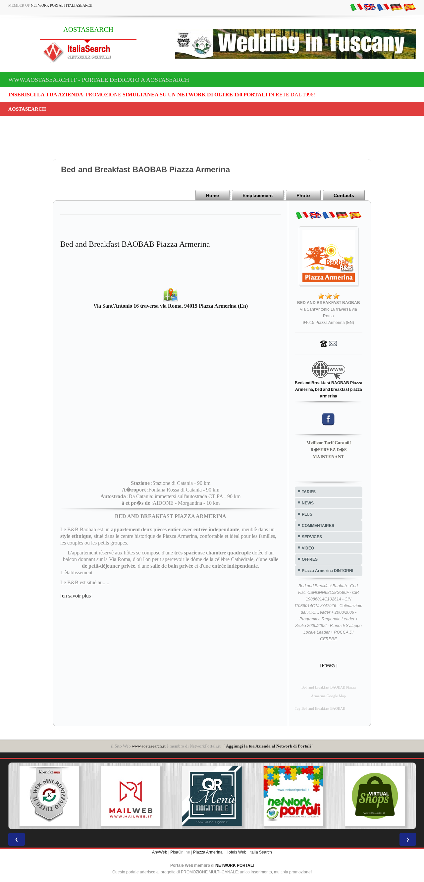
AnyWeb (159, 852)
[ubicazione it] (356, 7)
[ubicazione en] (369, 7)
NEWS (308, 503)
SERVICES (312, 537)
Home (212, 195)
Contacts (344, 195)
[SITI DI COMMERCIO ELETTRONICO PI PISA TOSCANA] (375, 796)
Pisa (174, 852)
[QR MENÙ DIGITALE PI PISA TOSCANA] (212, 796)
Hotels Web (236, 852)
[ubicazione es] (409, 7)
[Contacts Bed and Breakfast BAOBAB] (328, 343)
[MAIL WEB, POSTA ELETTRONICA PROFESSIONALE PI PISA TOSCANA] (130, 796)
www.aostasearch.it (149, 746)
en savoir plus (76, 595)
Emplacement (257, 195)
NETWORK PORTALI (234, 865)
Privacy (328, 665)
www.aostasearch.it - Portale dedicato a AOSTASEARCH (98, 80)
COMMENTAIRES (318, 525)
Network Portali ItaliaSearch (61, 5)
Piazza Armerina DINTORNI (327, 570)
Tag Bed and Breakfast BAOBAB (320, 708)
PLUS (307, 514)
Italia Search (260, 852)
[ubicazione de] (396, 7)
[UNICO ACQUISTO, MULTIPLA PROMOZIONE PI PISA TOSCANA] (293, 796)
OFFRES (310, 559)
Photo (303, 195)
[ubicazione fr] (383, 7)
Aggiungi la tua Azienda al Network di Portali (268, 746)
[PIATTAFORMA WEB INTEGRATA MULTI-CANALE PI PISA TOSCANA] (49, 796)
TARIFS (309, 492)
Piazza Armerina (208, 852)
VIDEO (308, 548)
